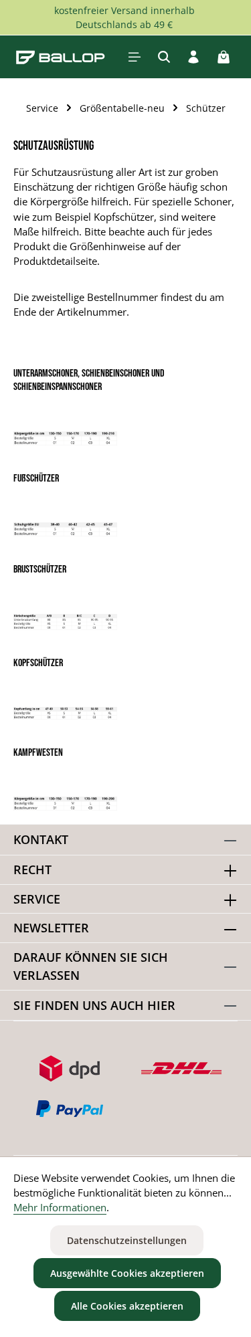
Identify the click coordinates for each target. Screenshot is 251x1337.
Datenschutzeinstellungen (127, 1240)
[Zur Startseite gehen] (60, 57)
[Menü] (134, 56)
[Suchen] (164, 56)
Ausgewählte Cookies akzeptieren (127, 1273)
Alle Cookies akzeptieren (127, 1306)
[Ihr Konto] (193, 56)
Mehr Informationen (59, 1207)
